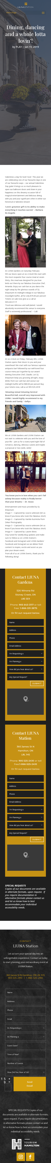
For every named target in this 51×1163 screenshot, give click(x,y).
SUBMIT (37, 683)
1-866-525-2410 (28, 764)
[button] (26, 699)
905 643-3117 (26, 604)
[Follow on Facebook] (30, 1157)
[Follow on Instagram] (21, 1157)
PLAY (19, 47)
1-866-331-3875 (28, 608)
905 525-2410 (26, 760)
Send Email (30, 1084)
